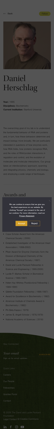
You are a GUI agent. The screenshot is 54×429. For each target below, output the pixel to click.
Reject (34, 223)
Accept (21, 223)
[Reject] (48, 200)
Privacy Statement (26, 216)
